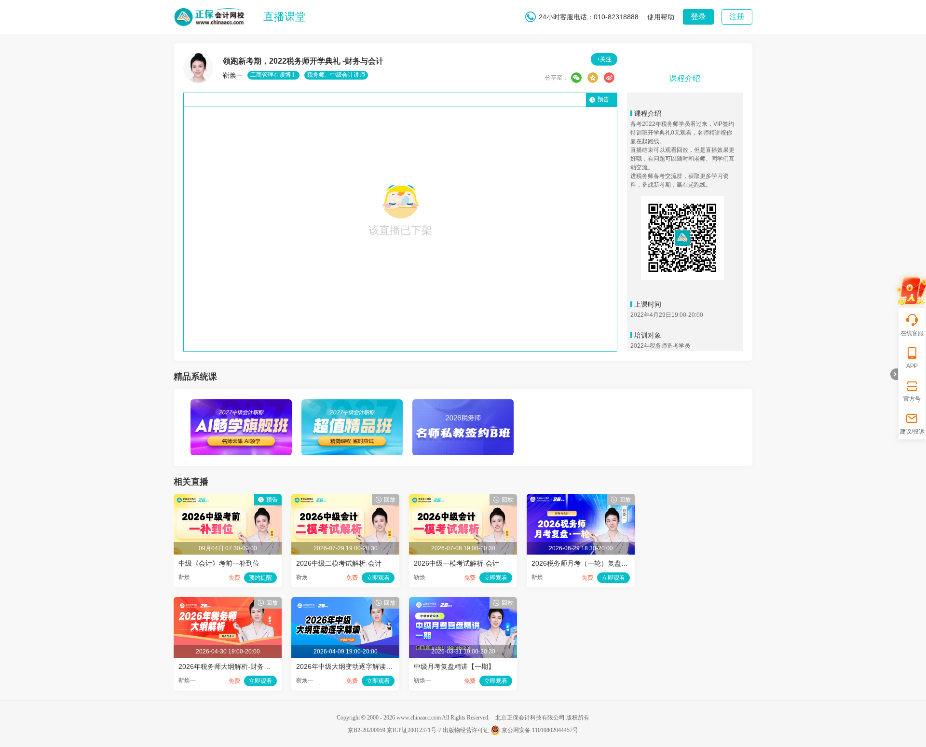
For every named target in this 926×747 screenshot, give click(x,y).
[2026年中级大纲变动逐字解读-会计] (345, 602)
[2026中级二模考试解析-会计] (345, 499)
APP (912, 366)
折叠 (894, 374)
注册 (737, 17)
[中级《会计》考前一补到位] (228, 499)
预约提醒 (260, 577)
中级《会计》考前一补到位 (218, 563)
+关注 (604, 59)
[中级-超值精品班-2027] (352, 404)
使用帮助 (660, 17)
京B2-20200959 (366, 730)
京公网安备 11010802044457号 (540, 730)
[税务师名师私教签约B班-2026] (463, 404)
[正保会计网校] (210, 15)
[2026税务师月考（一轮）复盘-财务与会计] (581, 499)
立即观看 (378, 577)
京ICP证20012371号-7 (414, 730)
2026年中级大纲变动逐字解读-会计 (349, 666)
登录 (698, 17)
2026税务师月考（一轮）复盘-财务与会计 (594, 563)
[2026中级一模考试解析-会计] (463, 499)
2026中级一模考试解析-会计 (456, 563)
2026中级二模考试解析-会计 (338, 563)
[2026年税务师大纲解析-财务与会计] (228, 602)
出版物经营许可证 (466, 730)
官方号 (912, 398)
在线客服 (912, 333)
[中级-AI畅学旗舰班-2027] (241, 404)
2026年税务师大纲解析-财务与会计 (231, 666)
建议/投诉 (912, 431)
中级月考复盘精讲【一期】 (454, 666)
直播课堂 (284, 17)
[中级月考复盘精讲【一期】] (463, 602)
